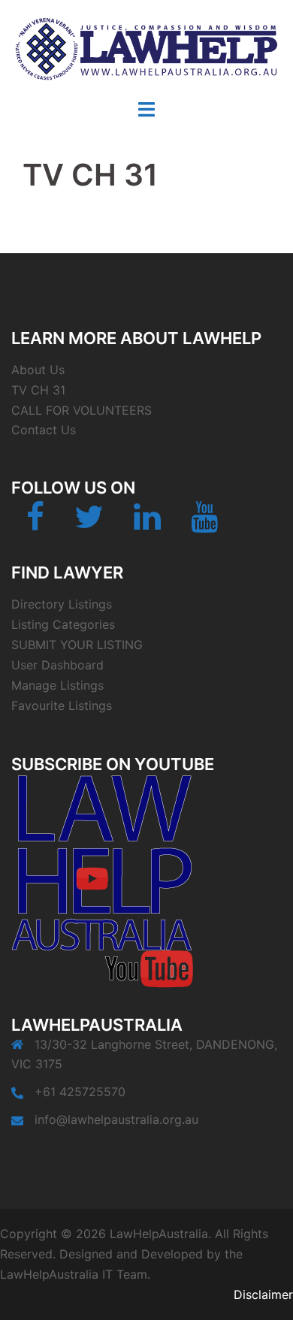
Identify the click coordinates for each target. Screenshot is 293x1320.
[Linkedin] (147, 523)
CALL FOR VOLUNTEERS (81, 410)
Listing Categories (63, 624)
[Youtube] (204, 523)
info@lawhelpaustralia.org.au (116, 1119)
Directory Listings (61, 604)
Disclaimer (263, 1294)
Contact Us (43, 429)
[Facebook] (35, 523)
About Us (38, 369)
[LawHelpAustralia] (146, 48)
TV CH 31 (38, 389)
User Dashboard (57, 664)
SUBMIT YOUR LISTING (77, 644)
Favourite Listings (61, 705)
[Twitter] (89, 523)
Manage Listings (57, 685)
